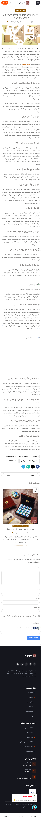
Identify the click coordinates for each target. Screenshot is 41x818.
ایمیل (37, 598)
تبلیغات (35, 456)
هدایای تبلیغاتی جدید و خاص (29, 461)
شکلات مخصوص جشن (27, 747)
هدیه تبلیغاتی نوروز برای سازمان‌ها (20, 529)
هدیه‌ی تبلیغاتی (25, 64)
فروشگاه (31, 697)
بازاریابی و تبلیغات (20, 10)
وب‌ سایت (37, 607)
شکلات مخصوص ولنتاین (26, 742)
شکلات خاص (29, 737)
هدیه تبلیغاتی (12, 461)
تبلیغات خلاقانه (23, 456)
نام (38, 590)
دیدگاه (37, 567)
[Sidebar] (38, 247)
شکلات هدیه (29, 751)
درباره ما (31, 707)
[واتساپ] (26, 664)
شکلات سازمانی (29, 728)
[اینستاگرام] (34, 664)
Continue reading (20, 546)
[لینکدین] (17, 664)
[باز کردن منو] (38, 3)
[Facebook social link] (38, 467)
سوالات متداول (29, 711)
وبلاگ (31, 716)
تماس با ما (30, 702)
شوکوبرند (28, 655)
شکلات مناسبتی (29, 733)
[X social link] (33, 467)
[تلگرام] (22, 664)
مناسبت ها (16, 526)
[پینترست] (30, 664)
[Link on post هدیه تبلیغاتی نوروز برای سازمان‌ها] (20, 506)
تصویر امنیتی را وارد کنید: (24, 628)
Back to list (20, 475)
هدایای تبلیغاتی (10, 456)
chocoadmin (27, 22)
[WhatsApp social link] (28, 467)
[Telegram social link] (23, 467)
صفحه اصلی (30, 693)
